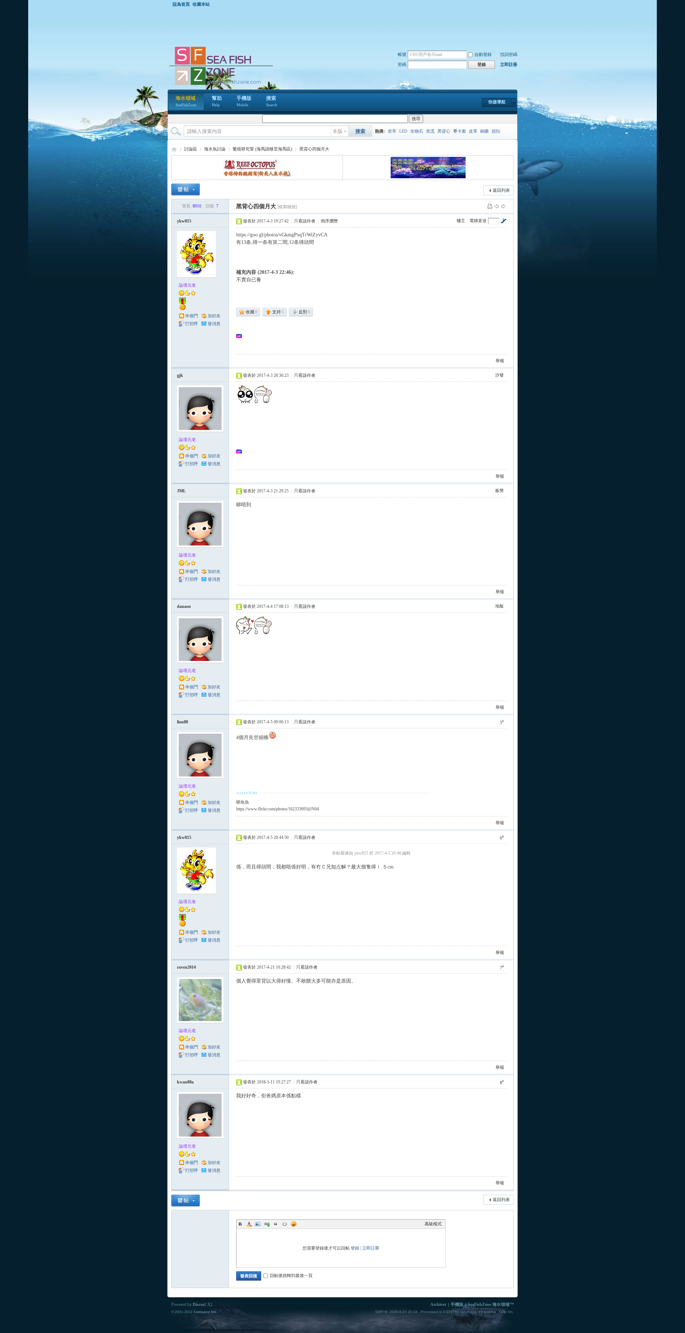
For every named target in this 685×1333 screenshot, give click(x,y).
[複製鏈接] (287, 206)
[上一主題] (496, 206)
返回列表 (501, 190)
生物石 (416, 131)
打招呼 (191, 323)
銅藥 (484, 131)
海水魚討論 (214, 149)
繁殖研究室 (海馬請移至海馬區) (262, 149)
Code (284, 1223)
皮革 (473, 131)
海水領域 (186, 101)
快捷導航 (497, 101)
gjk (180, 375)
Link (266, 1223)
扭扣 (496, 131)
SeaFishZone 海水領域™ (491, 1304)
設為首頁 (181, 4)
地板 (499, 606)
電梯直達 (478, 220)
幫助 (217, 101)
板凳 (499, 490)
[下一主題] (503, 206)
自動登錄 (483, 54)
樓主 (461, 220)
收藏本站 (201, 4)
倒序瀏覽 (329, 221)
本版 (337, 131)
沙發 (499, 375)
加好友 (214, 315)
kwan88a (185, 1082)
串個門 (191, 315)
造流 (430, 131)
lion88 (182, 721)
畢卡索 (459, 131)
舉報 (500, 360)
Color (249, 1223)
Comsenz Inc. (205, 1312)
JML (181, 490)
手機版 (244, 101)
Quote (275, 1223)
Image (258, 1223)
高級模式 (433, 1223)
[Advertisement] (344, 26)
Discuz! (199, 1304)
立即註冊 (508, 64)
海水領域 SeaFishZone (174, 149)
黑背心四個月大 (314, 149)
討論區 (190, 149)
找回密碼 (508, 54)
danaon (184, 606)
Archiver (438, 1304)
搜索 (271, 101)
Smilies (293, 1223)
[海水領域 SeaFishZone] (221, 85)
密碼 (402, 64)
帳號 (402, 54)
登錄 (355, 1248)
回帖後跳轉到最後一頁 (291, 1275)
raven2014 (186, 967)
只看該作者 (304, 221)
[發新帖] (185, 189)
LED (403, 131)
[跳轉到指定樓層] (503, 221)
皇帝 (392, 131)
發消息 (214, 323)
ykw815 (184, 221)
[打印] (490, 206)
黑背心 (443, 131)
